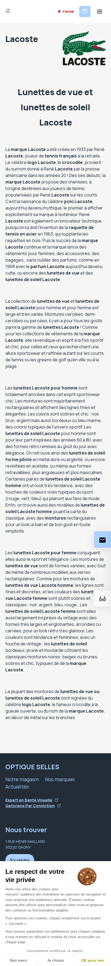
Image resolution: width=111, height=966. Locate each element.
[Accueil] (8, 11)
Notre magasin (22, 779)
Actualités (17, 786)
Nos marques (60, 779)
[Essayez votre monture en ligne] (102, 598)
